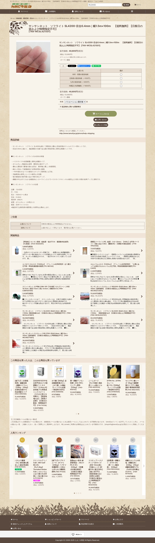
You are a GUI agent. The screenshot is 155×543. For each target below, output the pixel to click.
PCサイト (79, 534)
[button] (132, 11)
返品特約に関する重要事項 (71, 107)
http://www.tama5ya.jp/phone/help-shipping (76, 133)
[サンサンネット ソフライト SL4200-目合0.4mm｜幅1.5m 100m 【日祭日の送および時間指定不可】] (33, 57)
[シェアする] (63, 66)
